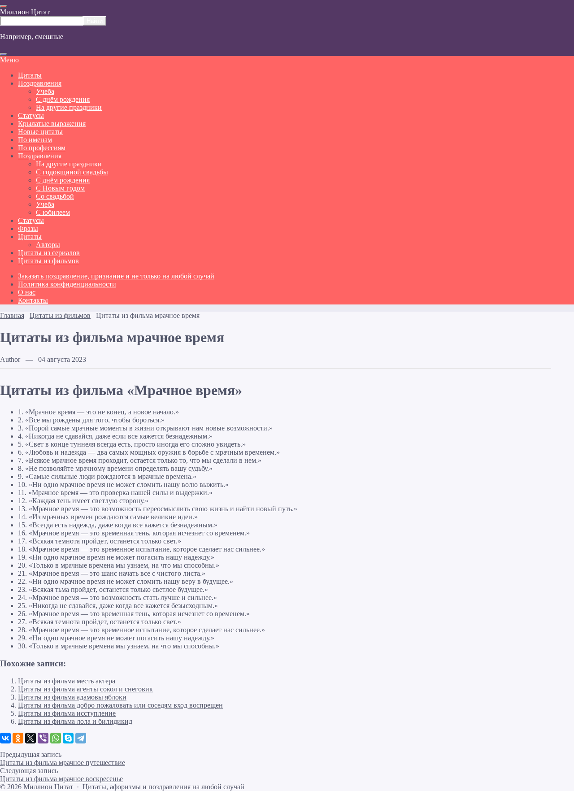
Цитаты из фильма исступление (67, 713)
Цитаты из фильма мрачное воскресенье (61, 778)
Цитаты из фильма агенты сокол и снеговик (85, 689)
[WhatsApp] (55, 738)
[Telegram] (80, 738)
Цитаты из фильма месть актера (66, 681)
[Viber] (43, 738)
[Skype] (68, 738)
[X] (30, 738)
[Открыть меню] (3, 6)
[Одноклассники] (18, 738)
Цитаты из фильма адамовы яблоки (72, 697)
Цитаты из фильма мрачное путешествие (62, 762)
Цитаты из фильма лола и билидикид (75, 721)
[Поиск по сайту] (3, 54)
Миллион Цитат (25, 12)
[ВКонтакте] (5, 738)
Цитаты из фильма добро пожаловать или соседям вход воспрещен (120, 705)
